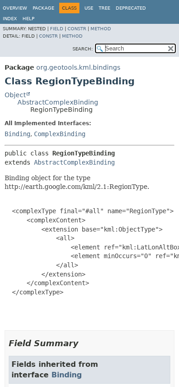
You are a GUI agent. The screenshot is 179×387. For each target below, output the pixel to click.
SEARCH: (83, 48)
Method (100, 28)
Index (10, 18)
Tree (104, 8)
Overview (15, 8)
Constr (76, 28)
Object (15, 95)
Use (88, 8)
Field (56, 28)
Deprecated (131, 8)
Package (43, 8)
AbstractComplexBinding (57, 102)
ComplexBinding (59, 134)
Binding (17, 134)
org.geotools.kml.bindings (78, 67)
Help (28, 18)
